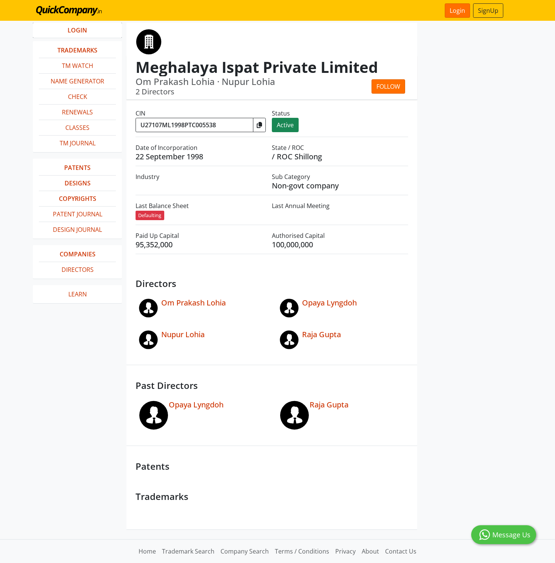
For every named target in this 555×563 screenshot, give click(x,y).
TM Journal (78, 143)
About (370, 551)
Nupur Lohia (183, 334)
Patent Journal (77, 214)
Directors (78, 269)
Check (77, 97)
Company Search (244, 551)
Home (147, 551)
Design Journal (77, 229)
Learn (77, 294)
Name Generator (77, 81)
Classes (77, 127)
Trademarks (77, 50)
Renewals (77, 112)
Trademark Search (188, 551)
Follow (388, 86)
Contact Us (400, 551)
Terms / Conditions (302, 551)
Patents (77, 168)
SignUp (488, 10)
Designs (78, 183)
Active (285, 125)
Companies (78, 254)
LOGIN (77, 30)
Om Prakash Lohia (193, 303)
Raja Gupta (321, 334)
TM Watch (77, 66)
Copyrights (77, 198)
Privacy (345, 551)
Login (457, 10)
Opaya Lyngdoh (329, 303)
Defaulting (149, 215)
